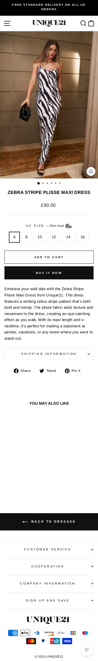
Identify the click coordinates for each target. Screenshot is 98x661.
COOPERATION (47, 566)
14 (68, 237)
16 (82, 237)
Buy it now (49, 272)
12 (54, 237)
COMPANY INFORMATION (47, 583)
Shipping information (49, 353)
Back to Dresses (53, 521)
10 (39, 237)
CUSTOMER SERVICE (48, 549)
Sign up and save (48, 600)
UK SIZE (45, 225)
